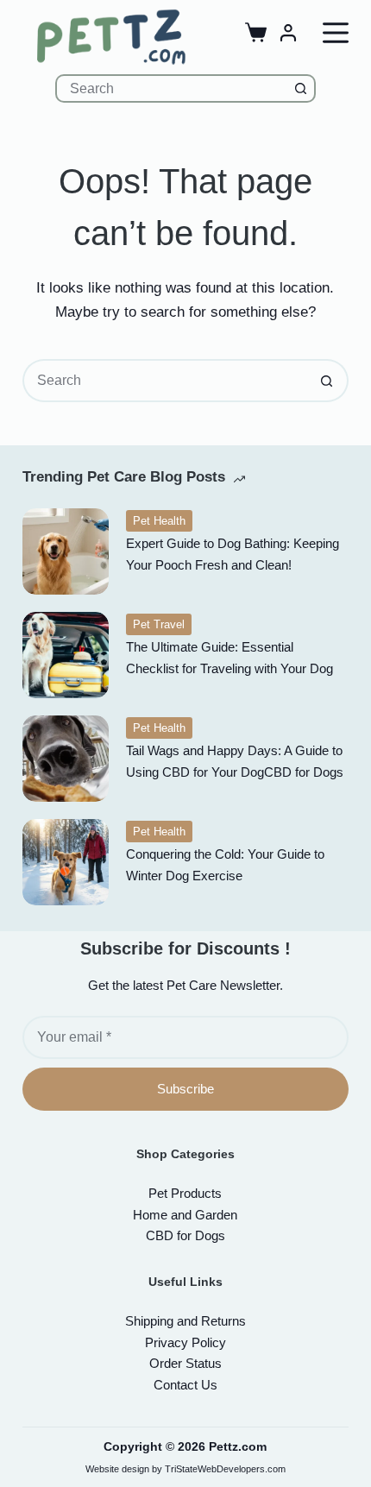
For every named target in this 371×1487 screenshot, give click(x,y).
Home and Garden (185, 1214)
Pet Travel (159, 624)
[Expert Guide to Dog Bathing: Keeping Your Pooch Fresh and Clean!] (65, 551)
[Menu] (336, 33)
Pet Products (185, 1193)
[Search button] (301, 88)
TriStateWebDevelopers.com (225, 1469)
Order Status (185, 1363)
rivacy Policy (185, 1342)
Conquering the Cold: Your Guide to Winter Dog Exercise (225, 865)
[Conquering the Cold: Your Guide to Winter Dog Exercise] (65, 862)
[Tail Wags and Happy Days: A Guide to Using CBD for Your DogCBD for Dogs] (65, 758)
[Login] (288, 32)
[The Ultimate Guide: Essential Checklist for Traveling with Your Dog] (65, 655)
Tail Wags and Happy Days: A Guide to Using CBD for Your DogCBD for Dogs (234, 761)
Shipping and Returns (185, 1321)
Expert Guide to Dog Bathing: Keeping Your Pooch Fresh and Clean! (232, 554)
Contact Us (185, 1384)
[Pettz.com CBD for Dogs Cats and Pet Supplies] (111, 37)
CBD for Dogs (185, 1235)
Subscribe (185, 1088)
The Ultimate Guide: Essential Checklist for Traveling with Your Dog (229, 658)
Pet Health (159, 520)
